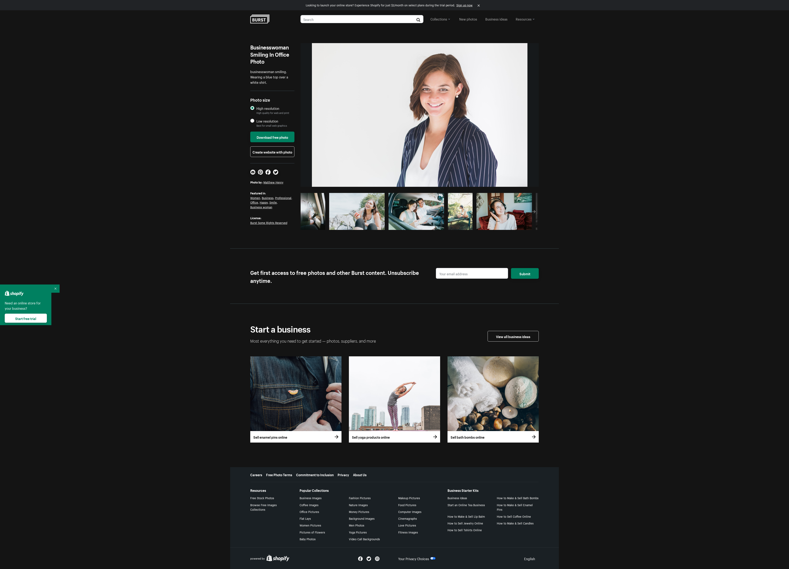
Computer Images (409, 511)
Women (255, 197)
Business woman (261, 207)
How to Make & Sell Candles (515, 523)
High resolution (267, 108)
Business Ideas (457, 498)
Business (267, 197)
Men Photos (356, 525)
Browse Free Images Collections (263, 507)
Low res (314, 225)
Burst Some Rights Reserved (268, 222)
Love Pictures (407, 525)
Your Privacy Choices (413, 558)
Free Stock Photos (262, 498)
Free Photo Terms (279, 474)
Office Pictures (309, 511)
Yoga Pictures (358, 532)
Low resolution (267, 121)
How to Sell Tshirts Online (465, 530)
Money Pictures (359, 511)
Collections (438, 18)
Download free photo (272, 137)
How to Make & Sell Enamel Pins (515, 507)
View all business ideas (513, 336)
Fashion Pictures (360, 498)
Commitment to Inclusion (315, 474)
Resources (524, 18)
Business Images (311, 498)
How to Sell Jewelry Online (465, 523)
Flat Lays (305, 518)
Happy (264, 202)
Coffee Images (309, 504)
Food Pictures (407, 504)
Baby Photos (308, 539)
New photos (468, 18)
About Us (360, 474)
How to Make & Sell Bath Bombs (518, 498)
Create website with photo (272, 151)
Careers (256, 474)
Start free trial (25, 318)
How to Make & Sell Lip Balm (466, 516)
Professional (283, 197)
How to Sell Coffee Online (514, 516)
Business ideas (496, 18)
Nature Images (358, 504)
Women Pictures (310, 525)
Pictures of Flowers (312, 532)
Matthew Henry (273, 182)
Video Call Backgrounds (364, 539)
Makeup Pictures (409, 498)
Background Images (362, 518)
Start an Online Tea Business (466, 504)
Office (254, 202)
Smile (273, 202)
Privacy (343, 474)
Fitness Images (408, 532)
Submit (524, 273)
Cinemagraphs (407, 518)
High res (356, 225)
